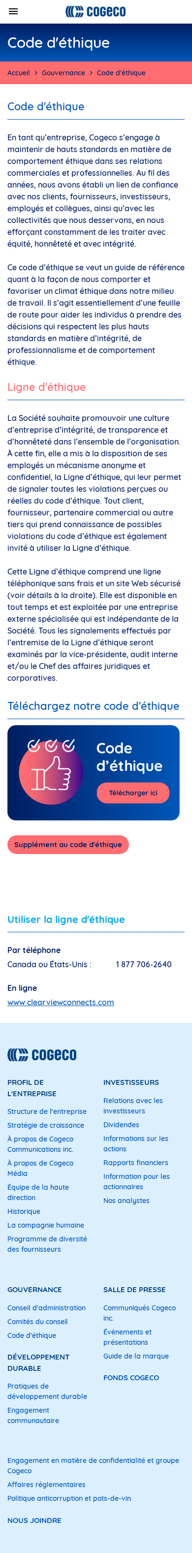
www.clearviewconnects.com (60, 1002)
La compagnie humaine (45, 1225)
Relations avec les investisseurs (133, 1105)
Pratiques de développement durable (47, 1391)
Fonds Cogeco (131, 1377)
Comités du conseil (37, 1321)
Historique (23, 1211)
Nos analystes (126, 1200)
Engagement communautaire (33, 1415)
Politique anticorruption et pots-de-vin (69, 1498)
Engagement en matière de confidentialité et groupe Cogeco (93, 1465)
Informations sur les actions (135, 1143)
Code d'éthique (31, 1335)
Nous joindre (34, 1520)
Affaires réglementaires (46, 1484)
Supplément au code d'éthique (68, 844)
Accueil (18, 72)
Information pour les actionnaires (136, 1181)
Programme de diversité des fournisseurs (47, 1244)
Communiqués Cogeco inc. (139, 1313)
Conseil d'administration (46, 1307)
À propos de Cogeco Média (40, 1168)
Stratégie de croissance (45, 1125)
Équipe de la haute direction (38, 1192)
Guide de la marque (136, 1356)
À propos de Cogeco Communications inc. (40, 1144)
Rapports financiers (135, 1162)
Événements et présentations (127, 1337)
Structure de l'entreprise (47, 1111)
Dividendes (121, 1124)
